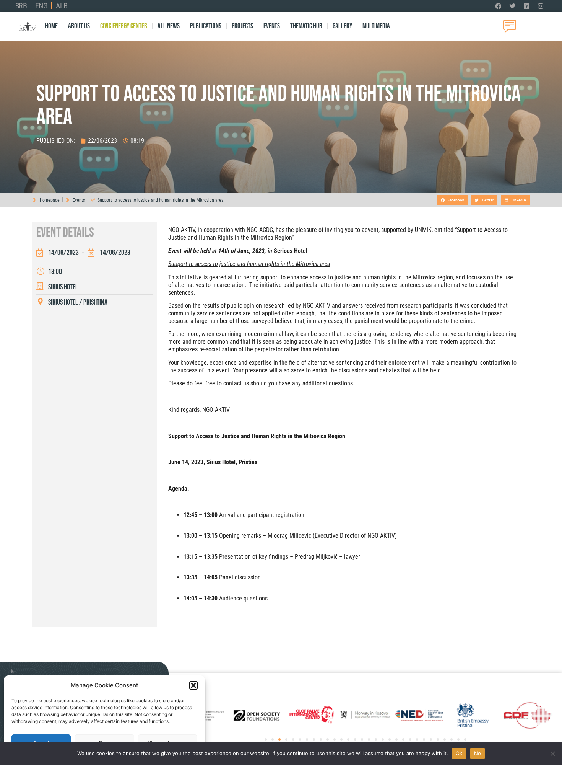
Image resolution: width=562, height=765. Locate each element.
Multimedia (376, 26)
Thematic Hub (306, 26)
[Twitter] (512, 6)
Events (271, 26)
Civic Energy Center (123, 26)
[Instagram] (540, 6)
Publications (205, 26)
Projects (242, 26)
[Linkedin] (526, 6)
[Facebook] (498, 6)
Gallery (342, 26)
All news (169, 26)
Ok (459, 753)
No (477, 753)
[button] (193, 685)
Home (51, 26)
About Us (79, 26)
